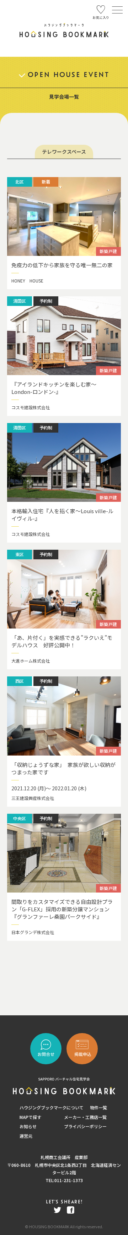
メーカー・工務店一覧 (85, 1117)
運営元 (26, 1136)
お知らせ (28, 1126)
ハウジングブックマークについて (52, 1107)
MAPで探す (30, 1117)
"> (82, 1048)
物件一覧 (98, 1107)
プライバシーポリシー (85, 1126)
